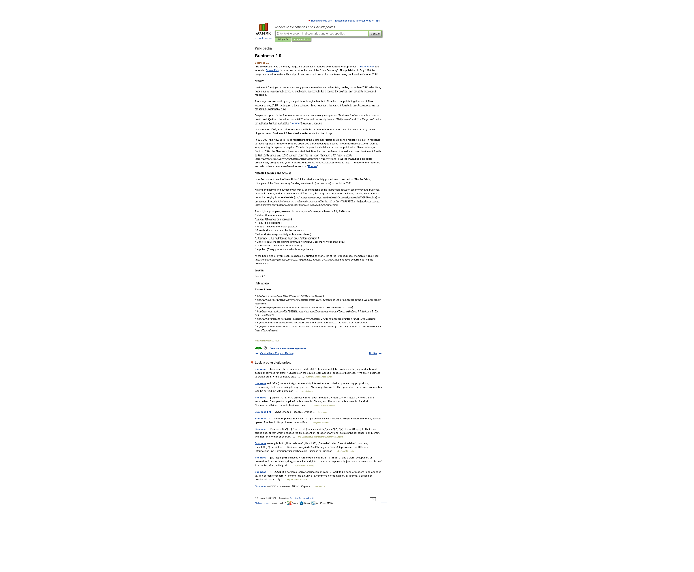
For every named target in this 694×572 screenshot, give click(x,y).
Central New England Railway (277, 353)
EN (378, 21)
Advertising (311, 498)
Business (260, 429)
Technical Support (297, 498)
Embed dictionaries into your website (354, 21)
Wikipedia (283, 39)
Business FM (263, 411)
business (260, 369)
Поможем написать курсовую (288, 348)
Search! (375, 33)
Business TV (262, 418)
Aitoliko (373, 353)
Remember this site (322, 21)
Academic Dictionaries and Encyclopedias (305, 27)
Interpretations (301, 39)
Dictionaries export (263, 503)
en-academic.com (263, 38)
